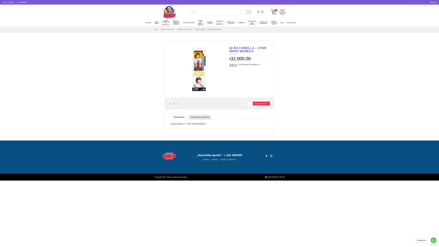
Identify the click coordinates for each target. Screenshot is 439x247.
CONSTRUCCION (188, 23)
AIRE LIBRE (156, 22)
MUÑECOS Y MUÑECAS (219, 23)
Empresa (206, 159)
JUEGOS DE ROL (210, 22)
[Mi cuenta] (282, 12)
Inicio (155, 29)
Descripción (179, 117)
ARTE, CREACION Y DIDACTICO (166, 23)
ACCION (148, 23)
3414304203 (23, 2)
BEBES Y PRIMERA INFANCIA (176, 23)
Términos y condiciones (228, 159)
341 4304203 (234, 155)
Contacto (215, 159)
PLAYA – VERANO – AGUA (274, 23)
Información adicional (200, 117)
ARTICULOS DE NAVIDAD (252, 23)
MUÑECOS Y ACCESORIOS (239, 65)
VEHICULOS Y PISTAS (231, 22)
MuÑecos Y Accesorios (185, 29)
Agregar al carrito (261, 103)
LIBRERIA (241, 23)
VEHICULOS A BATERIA (264, 22)
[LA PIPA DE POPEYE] (169, 12)
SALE (282, 23)
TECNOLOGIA (291, 23)
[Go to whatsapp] (433, 240)
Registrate (433, 2)
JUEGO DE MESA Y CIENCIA (200, 23)
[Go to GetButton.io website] (433, 244)
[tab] (179, 117)
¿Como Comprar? (8, 2)
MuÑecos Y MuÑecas (167, 29)
